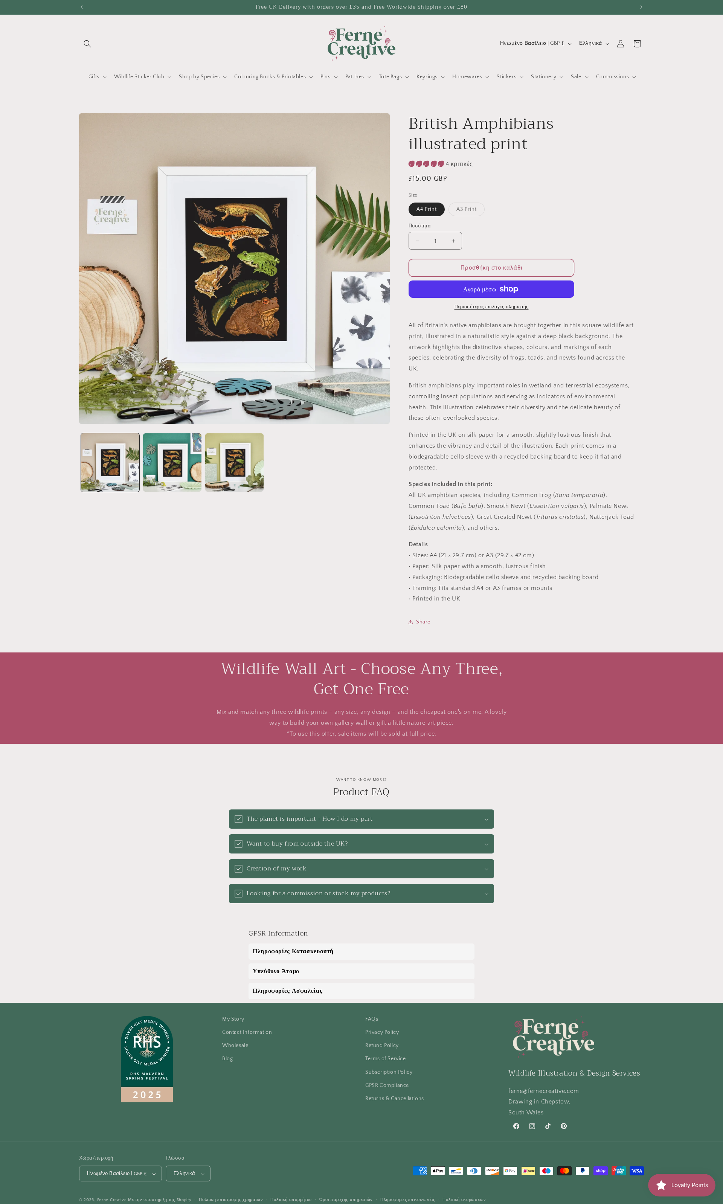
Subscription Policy (388, 1072)
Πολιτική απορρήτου (291, 1200)
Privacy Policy (382, 1032)
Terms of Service (385, 1059)
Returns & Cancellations (394, 1099)
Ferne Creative (112, 1200)
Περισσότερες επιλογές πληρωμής (492, 307)
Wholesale (235, 1045)
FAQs (371, 1019)
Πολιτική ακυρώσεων (464, 1200)
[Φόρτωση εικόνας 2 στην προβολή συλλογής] (172, 462)
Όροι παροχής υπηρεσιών (346, 1200)
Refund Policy (382, 1045)
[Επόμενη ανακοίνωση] (641, 7)
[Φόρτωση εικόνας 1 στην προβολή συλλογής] (110, 462)
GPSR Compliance (387, 1085)
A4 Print (426, 209)
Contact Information (247, 1032)
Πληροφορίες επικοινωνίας (407, 1200)
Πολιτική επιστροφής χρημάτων (231, 1200)
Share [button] (423, 622)
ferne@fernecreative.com (543, 1091)
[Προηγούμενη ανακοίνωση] (81, 7)
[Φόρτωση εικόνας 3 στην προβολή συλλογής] (234, 462)
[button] (87, 43)
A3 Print (470, 211)
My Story (233, 1019)
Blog (227, 1059)
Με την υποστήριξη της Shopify (159, 1200)
